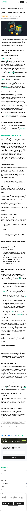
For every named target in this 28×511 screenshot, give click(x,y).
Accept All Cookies (7, 503)
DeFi (13, 315)
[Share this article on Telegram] (12, 441)
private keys (12, 72)
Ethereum (3, 79)
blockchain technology (6, 114)
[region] (13, 501)
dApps (19, 280)
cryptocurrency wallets (6, 59)
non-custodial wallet (14, 66)
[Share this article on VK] (15, 441)
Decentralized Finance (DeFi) (13, 18)
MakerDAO (19, 318)
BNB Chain (12, 81)
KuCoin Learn (4, 6)
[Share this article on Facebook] (8, 441)
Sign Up (21, 2)
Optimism (7, 81)
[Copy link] (22, 441)
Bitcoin (8, 393)
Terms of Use (7, 434)
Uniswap (5, 294)
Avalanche (24, 81)
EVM (2, 80)
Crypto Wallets (4, 18)
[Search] (17, 2)
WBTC (24, 393)
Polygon (17, 81)
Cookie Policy (4, 498)
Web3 (9, 6)
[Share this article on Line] (19, 441)
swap (14, 299)
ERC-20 (19, 287)
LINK (26, 299)
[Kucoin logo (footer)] (5, 472)
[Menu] (26, 2)
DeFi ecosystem (16, 87)
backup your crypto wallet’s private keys (11, 136)
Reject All (18, 503)
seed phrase (22, 128)
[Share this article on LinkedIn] (5, 441)
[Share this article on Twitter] (2, 441)
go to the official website (16, 147)
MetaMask (3, 58)
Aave (25, 318)
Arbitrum (3, 81)
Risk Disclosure (14, 434)
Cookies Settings (13, 506)
